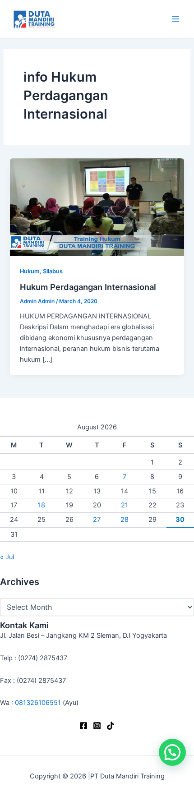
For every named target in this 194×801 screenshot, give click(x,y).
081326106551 (38, 703)
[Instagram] (97, 726)
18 (41, 505)
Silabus (53, 271)
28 (124, 520)
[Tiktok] (110, 726)
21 (124, 505)
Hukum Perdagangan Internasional (88, 287)
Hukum (29, 271)
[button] (172, 752)
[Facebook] (83, 726)
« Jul (7, 557)
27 (97, 520)
